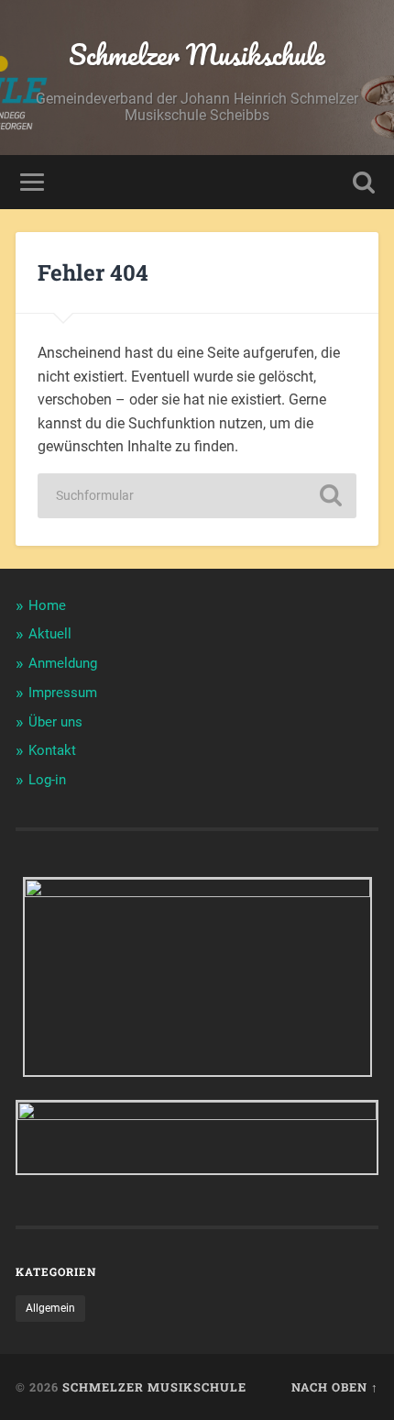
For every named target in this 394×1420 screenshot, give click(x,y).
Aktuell (49, 634)
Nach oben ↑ (334, 1387)
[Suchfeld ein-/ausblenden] (364, 182)
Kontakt (52, 750)
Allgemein (50, 1308)
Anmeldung (62, 663)
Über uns (55, 722)
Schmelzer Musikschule (197, 54)
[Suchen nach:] (197, 495)
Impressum (62, 692)
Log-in (47, 779)
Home (47, 605)
